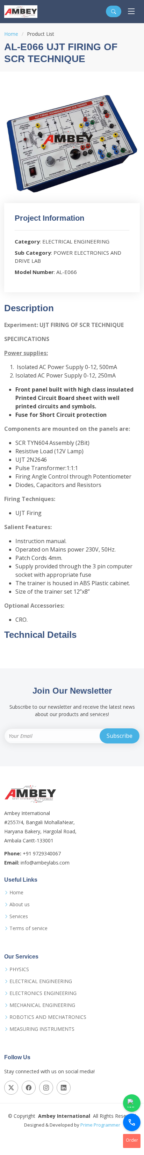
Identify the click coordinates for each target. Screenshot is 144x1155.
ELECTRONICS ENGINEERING (43, 993)
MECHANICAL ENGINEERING (42, 1005)
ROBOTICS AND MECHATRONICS (47, 1017)
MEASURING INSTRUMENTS (41, 1029)
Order (132, 1140)
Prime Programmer (100, 1125)
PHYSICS (19, 969)
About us (19, 904)
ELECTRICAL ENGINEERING (40, 981)
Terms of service (28, 928)
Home (11, 34)
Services (18, 916)
